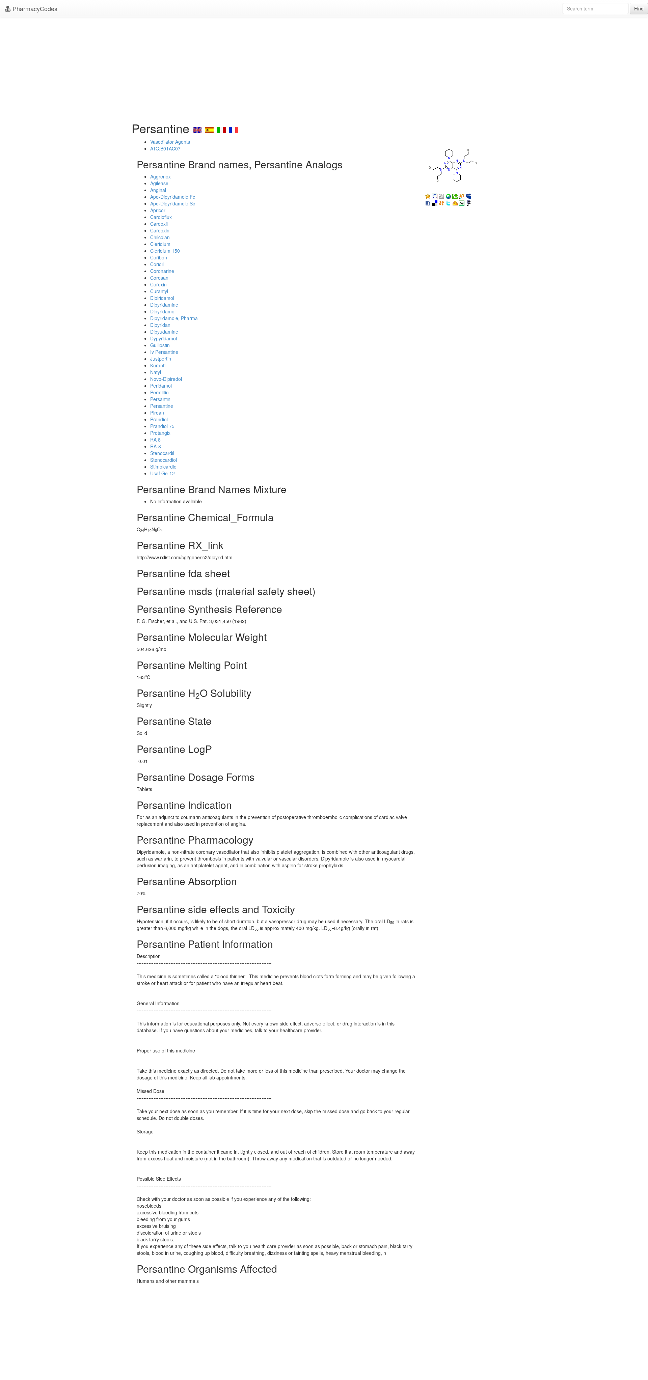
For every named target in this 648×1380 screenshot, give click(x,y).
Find (639, 8)
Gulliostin (160, 345)
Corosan (159, 277)
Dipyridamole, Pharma (174, 318)
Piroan (157, 412)
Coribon (158, 257)
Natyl (155, 372)
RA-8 (155, 446)
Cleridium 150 (165, 250)
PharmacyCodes (34, 8)
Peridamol (161, 385)
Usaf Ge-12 (162, 473)
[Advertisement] (324, 67)
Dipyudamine (164, 331)
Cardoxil (159, 223)
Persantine (161, 405)
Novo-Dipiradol (166, 378)
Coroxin (158, 284)
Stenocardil (162, 453)
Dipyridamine (164, 304)
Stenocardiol (163, 459)
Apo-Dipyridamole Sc (172, 203)
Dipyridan (160, 324)
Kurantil (158, 365)
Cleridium (160, 244)
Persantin (160, 399)
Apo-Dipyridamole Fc (172, 196)
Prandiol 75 (162, 426)
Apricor (157, 210)
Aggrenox (160, 176)
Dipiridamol (162, 297)
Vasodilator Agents (170, 141)
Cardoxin (159, 230)
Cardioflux (161, 217)
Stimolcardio (163, 466)
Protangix (160, 432)
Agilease (159, 183)
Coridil (157, 264)
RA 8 (155, 439)
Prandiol (159, 419)
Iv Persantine (164, 351)
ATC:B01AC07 (165, 148)
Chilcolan (160, 237)
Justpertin (160, 358)
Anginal (158, 190)
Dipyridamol (163, 311)
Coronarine (162, 270)
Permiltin (159, 392)
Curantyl (159, 291)
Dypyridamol (163, 338)
